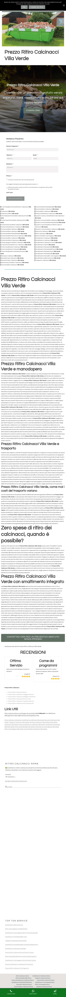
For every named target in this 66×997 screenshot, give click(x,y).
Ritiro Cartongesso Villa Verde (14, 729)
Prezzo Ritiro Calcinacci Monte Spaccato (21, 703)
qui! (37, 184)
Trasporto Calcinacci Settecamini (16, 940)
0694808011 (11, 776)
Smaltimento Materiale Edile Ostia (16, 936)
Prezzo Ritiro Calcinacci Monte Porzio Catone (19, 952)
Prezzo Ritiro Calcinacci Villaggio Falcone (21, 694)
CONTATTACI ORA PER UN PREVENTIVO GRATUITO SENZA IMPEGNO (33, 638)
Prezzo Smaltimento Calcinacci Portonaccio (19, 964)
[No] (64, 5)
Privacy (9, 175)
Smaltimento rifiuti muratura (14, 925)
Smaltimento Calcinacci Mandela (15, 948)
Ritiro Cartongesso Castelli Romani (16, 929)
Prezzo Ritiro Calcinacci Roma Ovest (19, 699)
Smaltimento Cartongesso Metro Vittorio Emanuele (21, 932)
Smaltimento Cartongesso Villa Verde (47, 726)
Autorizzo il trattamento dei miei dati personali (21, 179)
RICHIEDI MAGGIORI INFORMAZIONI (16, 781)
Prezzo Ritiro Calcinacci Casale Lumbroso (21, 701)
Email (35, 155)
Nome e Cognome (12, 146)
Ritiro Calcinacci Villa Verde (13, 720)
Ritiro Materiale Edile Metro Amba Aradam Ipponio (20, 956)
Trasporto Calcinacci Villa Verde (19, 722)
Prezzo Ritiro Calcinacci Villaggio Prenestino (21, 696)
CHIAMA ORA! (33, 110)
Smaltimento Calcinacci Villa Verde (33, 720)
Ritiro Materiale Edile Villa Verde (25, 726)
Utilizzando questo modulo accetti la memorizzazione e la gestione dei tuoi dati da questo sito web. (30, 188)
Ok (24, 7)
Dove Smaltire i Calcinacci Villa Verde (35, 729)
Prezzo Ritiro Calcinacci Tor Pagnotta (17, 968)
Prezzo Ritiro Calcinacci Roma (17, 692)
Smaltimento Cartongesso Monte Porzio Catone (20, 960)
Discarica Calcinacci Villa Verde (39, 722)
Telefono (9, 155)
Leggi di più (37, 7)
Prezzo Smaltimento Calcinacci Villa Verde (31, 724)
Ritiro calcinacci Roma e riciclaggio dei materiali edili (21, 713)
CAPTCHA (9, 192)
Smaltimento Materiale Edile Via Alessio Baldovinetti (21, 944)
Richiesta (9, 164)
